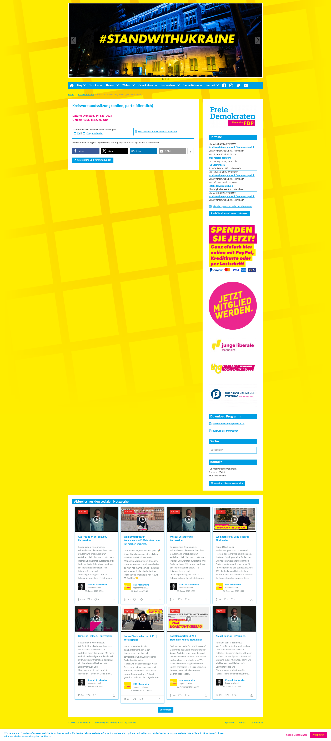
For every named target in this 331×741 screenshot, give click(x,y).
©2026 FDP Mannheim (79, 723)
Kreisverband (168, 85)
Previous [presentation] (73, 40)
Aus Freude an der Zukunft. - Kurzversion (93, 539)
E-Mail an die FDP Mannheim (228, 483)
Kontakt (210, 85)
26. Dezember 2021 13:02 (233, 591)
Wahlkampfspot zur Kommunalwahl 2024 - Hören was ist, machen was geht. (142, 541)
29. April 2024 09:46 (139, 591)
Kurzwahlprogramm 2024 (225, 431)
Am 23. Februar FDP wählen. (231, 636)
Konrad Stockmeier (97, 584)
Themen (110, 85)
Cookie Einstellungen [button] (297, 735)
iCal (79, 133)
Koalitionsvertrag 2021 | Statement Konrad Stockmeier (186, 638)
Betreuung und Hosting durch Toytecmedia (115, 723)
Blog (79, 85)
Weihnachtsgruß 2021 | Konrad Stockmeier (232, 539)
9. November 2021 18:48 (141, 691)
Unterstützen (191, 85)
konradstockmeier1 (95, 588)
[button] (162, 79)
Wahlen (126, 85)
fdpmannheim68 (140, 588)
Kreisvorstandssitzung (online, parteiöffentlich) (112, 106)
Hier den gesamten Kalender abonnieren (157, 131)
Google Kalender (95, 133)
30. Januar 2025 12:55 (186, 591)
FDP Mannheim (141, 585)
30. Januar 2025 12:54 (232, 687)
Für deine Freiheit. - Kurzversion (95, 636)
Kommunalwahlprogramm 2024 (228, 423)
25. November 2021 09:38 (188, 687)
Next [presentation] (257, 40)
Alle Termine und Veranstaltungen (94, 160)
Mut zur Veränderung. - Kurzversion (182, 539)
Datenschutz (257, 723)
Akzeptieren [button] (318, 735)
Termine (94, 85)
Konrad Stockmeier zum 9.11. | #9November (140, 638)
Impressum (229, 723)
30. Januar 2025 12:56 (94, 591)
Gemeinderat (146, 85)
